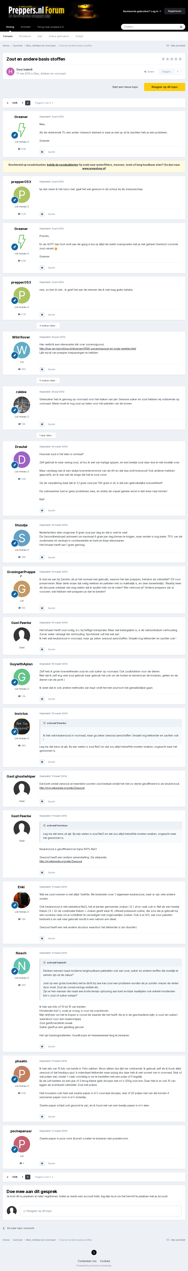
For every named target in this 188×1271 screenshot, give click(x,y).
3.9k (23, 1093)
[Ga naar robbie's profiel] (22, 405)
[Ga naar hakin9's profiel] (10, 72)
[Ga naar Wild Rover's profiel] (22, 350)
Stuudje (21, 525)
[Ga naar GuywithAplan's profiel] (22, 677)
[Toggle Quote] (44, 723)
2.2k (23, 213)
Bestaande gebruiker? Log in (141, 11)
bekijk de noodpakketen (62, 164)
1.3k (23, 696)
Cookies (105, 1261)
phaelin (21, 1061)
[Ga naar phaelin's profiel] (22, 1074)
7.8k (23, 556)
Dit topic (167, 26)
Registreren (174, 11)
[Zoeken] (181, 27)
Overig (10, 26)
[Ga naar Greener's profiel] (22, 130)
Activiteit (25, 26)
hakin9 (28, 69)
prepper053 (21, 182)
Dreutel (21, 447)
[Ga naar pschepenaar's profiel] (22, 1144)
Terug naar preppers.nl (50, 26)
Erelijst (79, 36)
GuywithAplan (21, 664)
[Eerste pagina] (7, 103)
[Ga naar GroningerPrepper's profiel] (22, 589)
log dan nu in (109, 1196)
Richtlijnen (25, 36)
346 (23, 984)
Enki (21, 887)
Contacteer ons (87, 1261)
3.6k (23, 478)
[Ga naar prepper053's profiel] (22, 194)
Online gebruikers (59, 36)
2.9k (23, 148)
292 (23, 369)
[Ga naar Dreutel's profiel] (22, 459)
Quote (51, 151)
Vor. (15, 102)
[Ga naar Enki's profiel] (22, 900)
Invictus (21, 714)
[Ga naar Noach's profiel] (22, 966)
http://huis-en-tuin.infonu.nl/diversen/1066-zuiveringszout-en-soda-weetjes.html (87, 348)
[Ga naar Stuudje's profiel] (22, 538)
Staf (40, 36)
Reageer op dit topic (165, 86)
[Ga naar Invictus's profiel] (22, 726)
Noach (21, 953)
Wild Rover (21, 337)
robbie (21, 392)
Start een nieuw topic (125, 86)
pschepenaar (21, 1131)
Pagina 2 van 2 (43, 102)
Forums (8, 36)
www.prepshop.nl (93, 168)
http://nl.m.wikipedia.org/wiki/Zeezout (62, 787)
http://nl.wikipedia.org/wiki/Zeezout (60, 861)
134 (23, 423)
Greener (21, 117)
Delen (150, 71)
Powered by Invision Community (94, 1265)
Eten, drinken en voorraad (50, 73)
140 (23, 607)
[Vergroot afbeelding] (55, 248)
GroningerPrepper (21, 574)
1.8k (23, 919)
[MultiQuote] (42, 152)
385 (23, 745)
